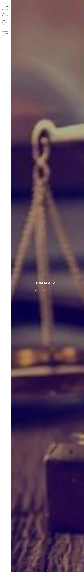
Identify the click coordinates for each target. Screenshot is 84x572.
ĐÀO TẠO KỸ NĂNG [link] (5, 33)
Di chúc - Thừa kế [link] (4, 26)
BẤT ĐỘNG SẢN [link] (4, 20)
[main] (47, 286)
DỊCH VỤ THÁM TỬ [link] (5, 22)
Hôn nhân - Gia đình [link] (5, 27)
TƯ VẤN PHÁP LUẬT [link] (5, 15)
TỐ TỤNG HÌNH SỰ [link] (5, 17)
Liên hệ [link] (3, 35)
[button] (83, 1)
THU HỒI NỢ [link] (4, 24)
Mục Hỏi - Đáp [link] (4, 29)
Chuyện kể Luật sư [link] (5, 31)
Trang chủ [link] (3, 13)
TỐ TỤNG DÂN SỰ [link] (5, 18)
